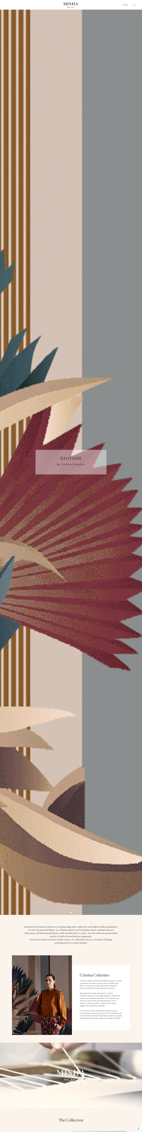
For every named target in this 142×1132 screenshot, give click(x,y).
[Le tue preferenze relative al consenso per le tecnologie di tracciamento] (138, 1128)
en (124, 5)
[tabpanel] (71, 462)
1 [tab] (71, 912)
